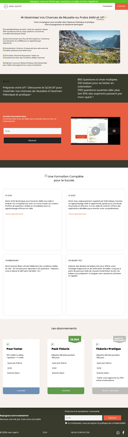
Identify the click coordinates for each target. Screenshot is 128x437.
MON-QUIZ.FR (15, 6)
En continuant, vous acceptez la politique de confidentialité (96, 423)
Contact (122, 6)
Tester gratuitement (14, 214)
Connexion (107, 6)
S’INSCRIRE (21, 391)
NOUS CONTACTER (80, 432)
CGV (45, 432)
